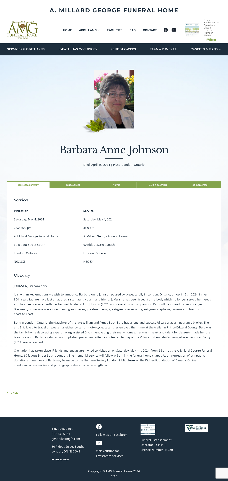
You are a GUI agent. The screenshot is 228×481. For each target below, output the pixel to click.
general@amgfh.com (66, 439)
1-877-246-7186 (62, 429)
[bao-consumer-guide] (192, 25)
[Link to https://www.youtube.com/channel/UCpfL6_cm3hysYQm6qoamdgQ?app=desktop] (112, 443)
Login (114, 475)
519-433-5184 (61, 434)
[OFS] (196, 425)
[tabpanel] (114, 283)
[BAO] (148, 425)
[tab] (28, 185)
